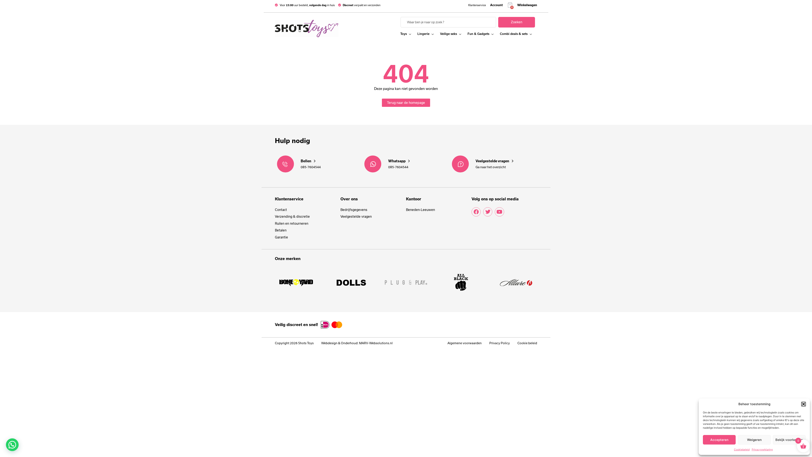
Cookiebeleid (742, 449)
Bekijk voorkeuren (789, 440)
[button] (803, 404)
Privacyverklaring (762, 449)
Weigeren (754, 440)
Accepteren (719, 440)
